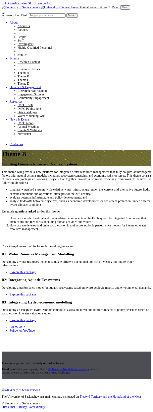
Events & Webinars (30, 130)
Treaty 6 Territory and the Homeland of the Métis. (111, 396)
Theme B (23, 76)
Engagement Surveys (31, 94)
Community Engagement (33, 98)
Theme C (23, 80)
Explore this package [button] (23, 272)
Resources (16, 101)
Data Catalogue (27, 112)
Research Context (29, 62)
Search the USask (17, 15)
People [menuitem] (22, 37)
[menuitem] (80, 39)
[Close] (3, 12)
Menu (125, 7)
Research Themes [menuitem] (29, 69)
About (14, 22)
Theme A (23, 72)
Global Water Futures (93, 7)
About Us (24, 26)
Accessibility (37, 407)
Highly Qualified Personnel (35, 47)
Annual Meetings (28, 126)
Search (72, 15)
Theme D (23, 83)
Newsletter (24, 133)
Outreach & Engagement (25, 87)
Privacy (22, 407)
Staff (21, 40)
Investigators (25, 44)
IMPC (116, 7)
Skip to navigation (39, 3)
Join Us (22, 54)
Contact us (16, 144)
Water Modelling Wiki (31, 116)
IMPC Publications (29, 108)
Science (14, 58)
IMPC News (25, 123)
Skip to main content (14, 3)
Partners (23, 29)
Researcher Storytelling (32, 90)
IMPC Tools (25, 105)
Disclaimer (8, 407)
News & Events (19, 119)
